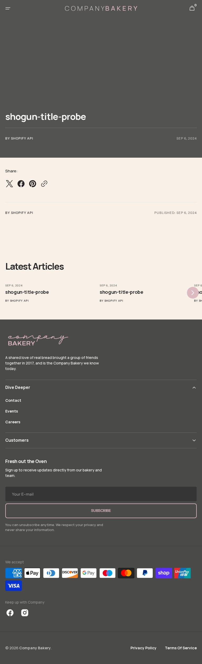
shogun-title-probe (27, 292)
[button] (8, 8)
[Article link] (51, 291)
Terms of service (181, 647)
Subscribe (101, 510)
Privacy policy (143, 647)
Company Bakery (35, 647)
